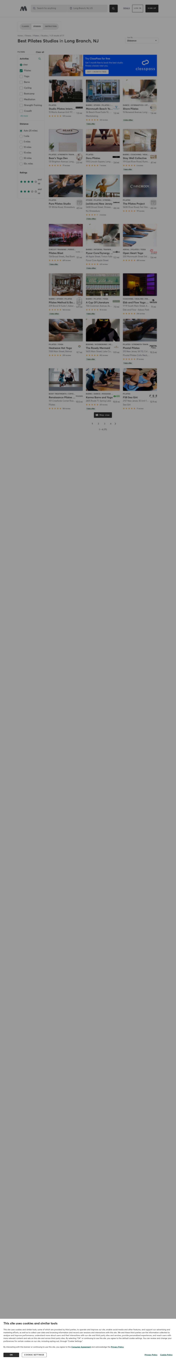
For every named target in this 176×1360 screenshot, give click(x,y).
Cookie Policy (166, 1355)
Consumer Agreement (81, 1347)
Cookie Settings (34, 1355)
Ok (11, 1355)
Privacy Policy (117, 1347)
